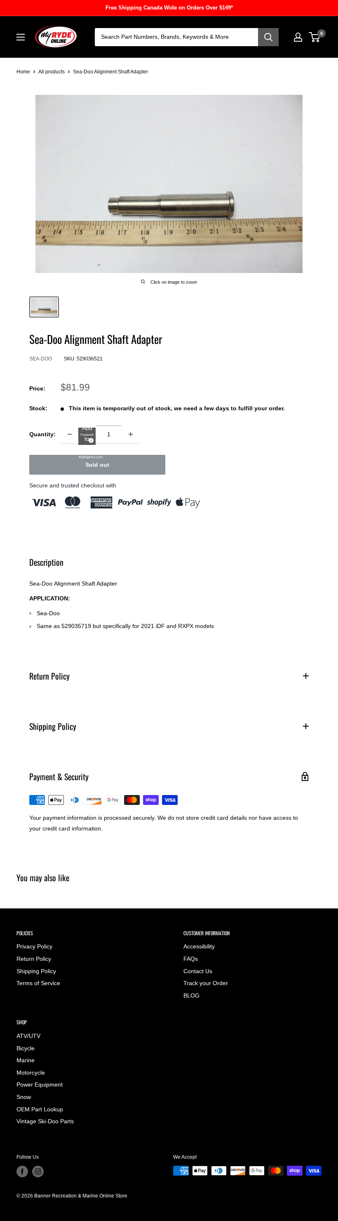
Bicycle (25, 1048)
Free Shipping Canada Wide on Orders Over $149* (169, 8)
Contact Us (197, 971)
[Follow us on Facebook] (22, 1171)
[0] (315, 37)
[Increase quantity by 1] (130, 434)
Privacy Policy (34, 946)
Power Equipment (39, 1084)
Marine (25, 1060)
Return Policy (33, 958)
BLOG (191, 995)
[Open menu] (20, 37)
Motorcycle (30, 1072)
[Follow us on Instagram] (38, 1171)
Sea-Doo (40, 359)
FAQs (190, 958)
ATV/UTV (28, 1036)
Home (23, 72)
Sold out (97, 464)
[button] (87, 436)
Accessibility (199, 946)
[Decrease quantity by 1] (69, 434)
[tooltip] (90, 439)
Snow (23, 1097)
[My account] (298, 37)
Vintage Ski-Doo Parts (45, 1121)
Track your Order (205, 983)
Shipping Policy (36, 971)
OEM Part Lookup (39, 1109)
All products (51, 72)
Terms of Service (38, 983)
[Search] (268, 37)
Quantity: (42, 434)
